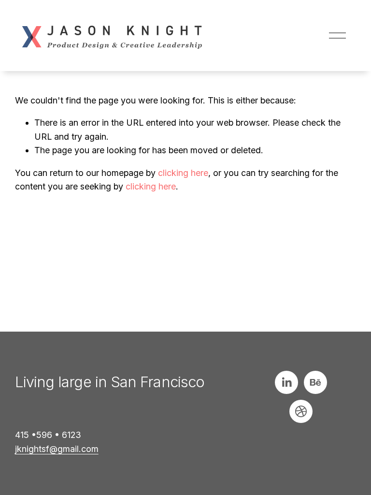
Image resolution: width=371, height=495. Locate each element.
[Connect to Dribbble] (301, 411)
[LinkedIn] (286, 382)
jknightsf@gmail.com (57, 449)
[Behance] (315, 382)
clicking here (183, 173)
